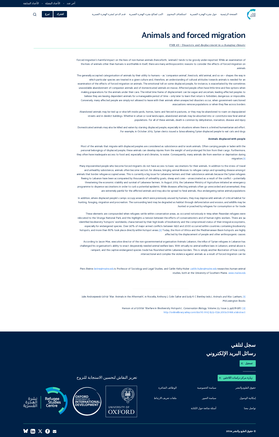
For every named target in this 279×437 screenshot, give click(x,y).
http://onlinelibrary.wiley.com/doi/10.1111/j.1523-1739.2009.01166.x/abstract (204, 312)
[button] (34, 15)
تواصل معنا (250, 408)
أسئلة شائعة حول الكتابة (203, 408)
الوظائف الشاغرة (167, 388)
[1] (244, 158)
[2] (160, 230)
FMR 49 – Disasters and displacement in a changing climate (207, 45)
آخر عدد (71, 3)
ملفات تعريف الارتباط (165, 398)
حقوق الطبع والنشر (245, 388)
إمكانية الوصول (248, 398)
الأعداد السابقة (31, 3)
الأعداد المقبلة (52, 3)
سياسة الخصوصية (206, 388)
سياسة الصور (209, 398)
